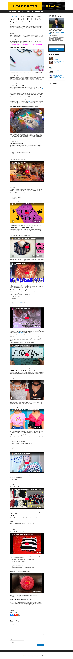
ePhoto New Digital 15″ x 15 (58, 66)
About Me (9, 1)
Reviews (28, 11)
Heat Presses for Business (37, 11)
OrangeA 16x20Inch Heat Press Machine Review (57, 71)
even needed (30, 101)
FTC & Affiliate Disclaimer (22, 1)
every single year (28, 37)
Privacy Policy (14, 1)
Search (57, 49)
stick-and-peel (19, 302)
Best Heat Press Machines (14, 11)
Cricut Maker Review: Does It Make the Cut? (58, 62)
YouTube (21, 332)
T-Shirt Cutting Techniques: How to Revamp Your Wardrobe (32, 44)
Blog (23, 11)
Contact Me (29, 1)
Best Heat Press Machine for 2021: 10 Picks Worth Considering (58, 58)
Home (13, 16)
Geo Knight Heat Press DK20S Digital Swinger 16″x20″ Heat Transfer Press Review (58, 77)
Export (16, 16)
